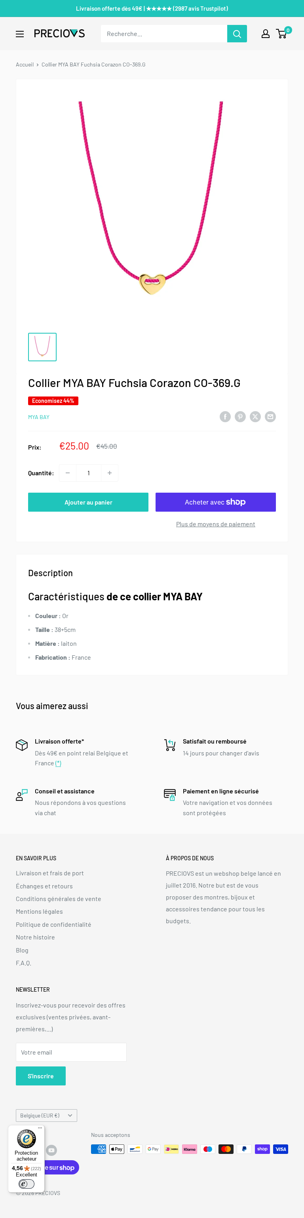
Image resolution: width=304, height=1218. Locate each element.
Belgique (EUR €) (39, 1115)
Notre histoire (35, 937)
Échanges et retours (44, 886)
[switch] (26, 1184)
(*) (58, 762)
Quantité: (41, 472)
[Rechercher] (237, 33)
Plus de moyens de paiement (215, 523)
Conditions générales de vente (58, 898)
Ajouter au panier (88, 502)
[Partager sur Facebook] (225, 416)
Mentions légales (39, 911)
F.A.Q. (23, 962)
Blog (22, 950)
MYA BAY (38, 417)
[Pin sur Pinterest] (240, 416)
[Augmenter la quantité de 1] (109, 473)
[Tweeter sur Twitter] (255, 416)
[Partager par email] (270, 416)
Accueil (25, 64)
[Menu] (40, 1130)
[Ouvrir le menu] (20, 34)
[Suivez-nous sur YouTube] (51, 1149)
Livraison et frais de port (50, 873)
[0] (282, 33)
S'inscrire (41, 1076)
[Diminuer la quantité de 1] (67, 473)
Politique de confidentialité (53, 924)
